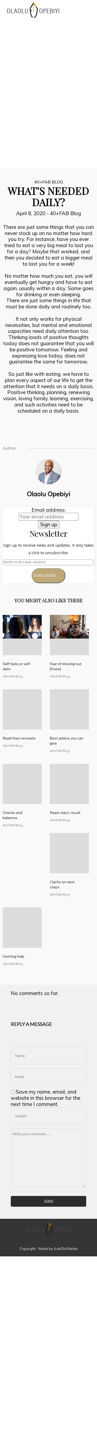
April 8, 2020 (31, 213)
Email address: (49, 510)
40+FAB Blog (48, 182)
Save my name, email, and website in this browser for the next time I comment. (45, 1097)
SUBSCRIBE (47, 575)
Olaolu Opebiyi (48, 494)
